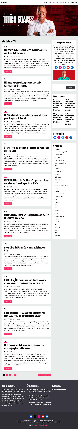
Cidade (57, 168)
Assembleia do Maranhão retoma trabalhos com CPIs (25, 249)
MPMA (57, 202)
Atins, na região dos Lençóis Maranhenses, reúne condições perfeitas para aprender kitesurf (25, 314)
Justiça (57, 191)
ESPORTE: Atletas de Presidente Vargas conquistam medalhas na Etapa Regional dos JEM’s (26, 182)
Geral (5, 46)
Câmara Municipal (60, 163)
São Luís (57, 219)
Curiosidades (59, 171)
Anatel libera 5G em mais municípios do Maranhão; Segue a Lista (26, 149)
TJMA (56, 233)
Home (4, 2)
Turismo (57, 236)
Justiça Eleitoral (59, 194)
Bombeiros (58, 157)
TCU (56, 230)
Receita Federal (59, 216)
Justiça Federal (59, 196)
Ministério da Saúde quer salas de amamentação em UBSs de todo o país (25, 51)
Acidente (57, 149)
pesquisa (70, 87)
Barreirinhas (58, 155)
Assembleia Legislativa (61, 152)
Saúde (57, 222)
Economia (58, 174)
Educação (58, 177)
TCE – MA (57, 227)
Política (57, 213)
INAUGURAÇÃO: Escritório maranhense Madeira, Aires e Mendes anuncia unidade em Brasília (25, 281)
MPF (56, 199)
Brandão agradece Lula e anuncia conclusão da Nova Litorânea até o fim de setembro (58, 103)
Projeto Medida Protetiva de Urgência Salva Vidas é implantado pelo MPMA (26, 216)
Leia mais (9, 71)
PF (56, 208)
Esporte (57, 180)
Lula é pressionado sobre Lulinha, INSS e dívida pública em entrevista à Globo (58, 116)
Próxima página (44, 375)
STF (56, 224)
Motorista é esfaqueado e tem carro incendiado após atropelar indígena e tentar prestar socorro (70, 103)
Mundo (57, 205)
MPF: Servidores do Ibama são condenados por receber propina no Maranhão (24, 347)
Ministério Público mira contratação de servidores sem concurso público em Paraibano (69, 117)
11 (15, 375)
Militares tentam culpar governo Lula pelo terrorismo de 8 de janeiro (22, 84)
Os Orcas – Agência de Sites (39, 425)
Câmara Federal (59, 160)
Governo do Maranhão (61, 185)
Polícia (57, 210)
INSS (56, 188)
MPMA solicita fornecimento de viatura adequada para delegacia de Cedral (25, 116)
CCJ (56, 166)
